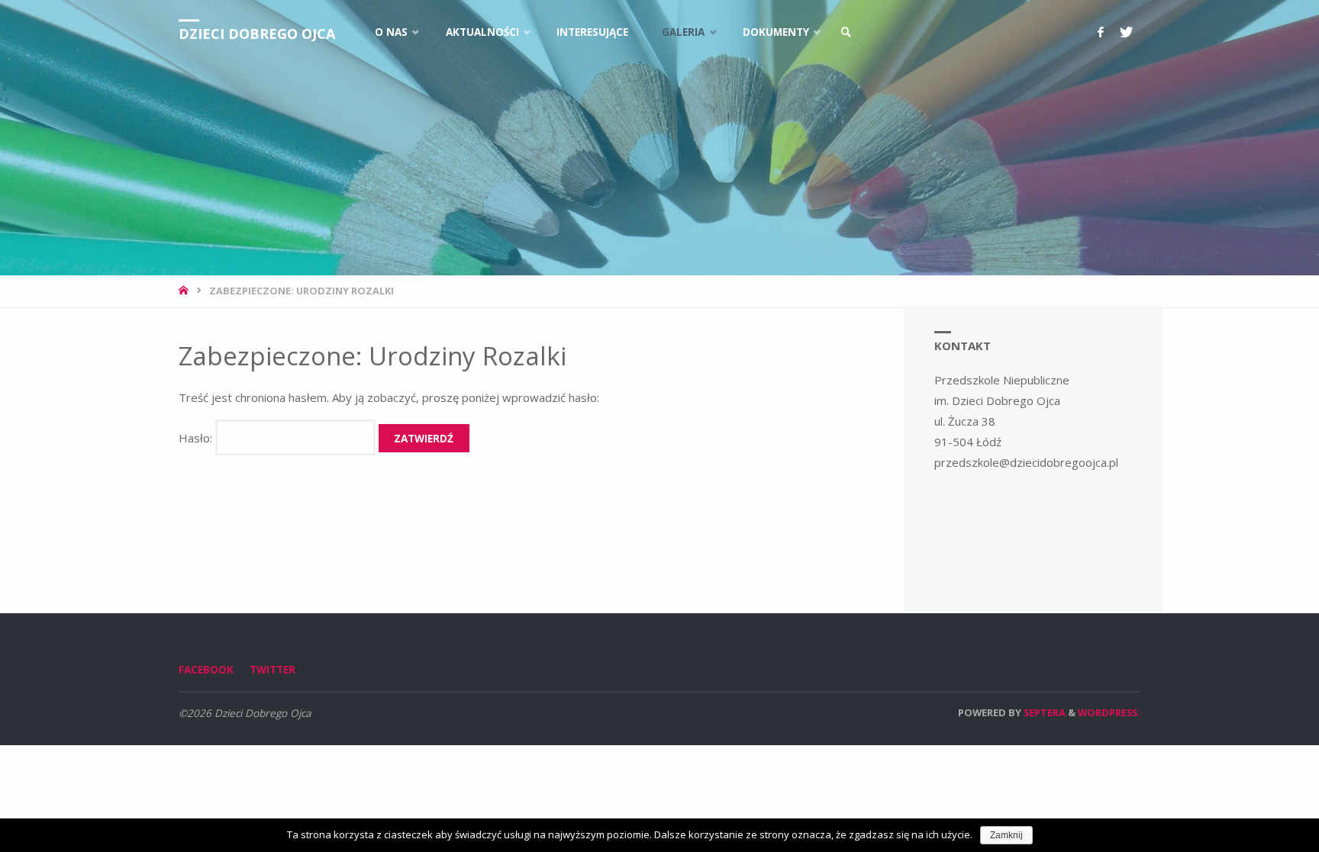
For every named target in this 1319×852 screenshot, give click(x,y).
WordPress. (1109, 712)
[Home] (185, 290)
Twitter (272, 670)
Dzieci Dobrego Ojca (257, 33)
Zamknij (1006, 835)
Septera (1043, 712)
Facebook (206, 670)
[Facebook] (1100, 32)
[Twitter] (1125, 32)
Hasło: (197, 437)
